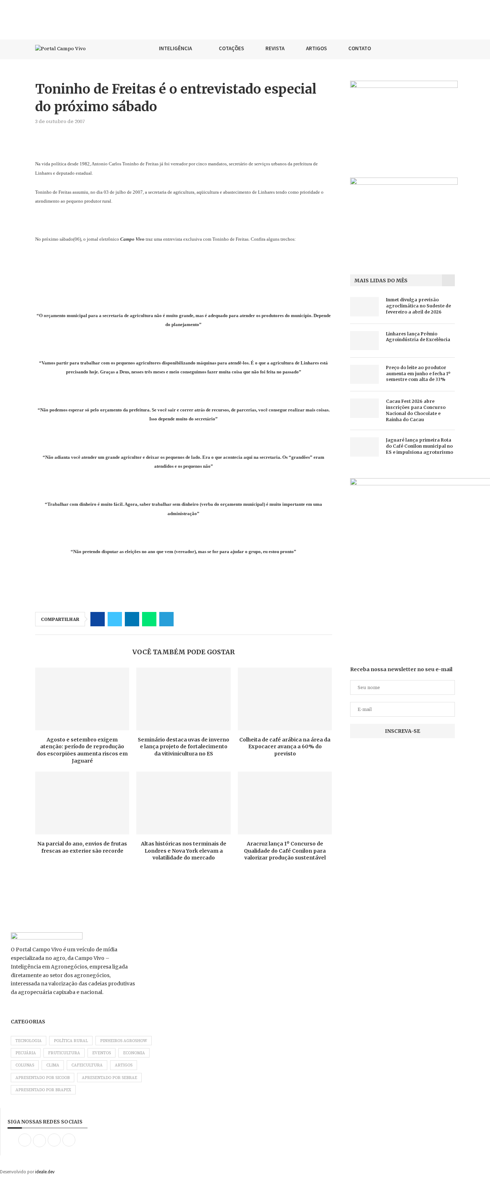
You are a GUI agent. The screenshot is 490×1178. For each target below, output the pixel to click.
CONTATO (359, 48)
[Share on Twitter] (115, 619)
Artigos (123, 1065)
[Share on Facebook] (97, 619)
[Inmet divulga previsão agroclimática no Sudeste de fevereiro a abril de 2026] (364, 306)
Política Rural (71, 1040)
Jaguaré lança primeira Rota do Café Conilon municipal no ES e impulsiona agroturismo (419, 446)
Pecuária (25, 1053)
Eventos (101, 1053)
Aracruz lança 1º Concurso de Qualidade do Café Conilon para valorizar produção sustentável (285, 850)
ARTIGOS (316, 48)
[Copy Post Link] (183, 619)
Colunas (24, 1065)
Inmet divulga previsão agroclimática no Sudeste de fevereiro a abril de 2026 (418, 306)
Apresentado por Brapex (43, 1090)
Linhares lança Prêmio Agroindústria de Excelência (418, 337)
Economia (134, 1053)
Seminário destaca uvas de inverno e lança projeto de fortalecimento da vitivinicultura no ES (183, 746)
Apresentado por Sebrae (109, 1077)
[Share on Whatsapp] (149, 619)
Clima (52, 1065)
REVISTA (274, 48)
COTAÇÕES (231, 48)
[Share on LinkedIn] (132, 619)
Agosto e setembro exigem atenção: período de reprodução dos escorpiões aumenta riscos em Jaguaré (82, 750)
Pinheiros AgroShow (123, 1040)
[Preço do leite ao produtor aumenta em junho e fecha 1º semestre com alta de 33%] (364, 374)
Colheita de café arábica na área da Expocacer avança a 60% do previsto (284, 746)
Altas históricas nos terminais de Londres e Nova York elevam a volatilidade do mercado (183, 850)
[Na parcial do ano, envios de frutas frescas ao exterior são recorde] (82, 803)
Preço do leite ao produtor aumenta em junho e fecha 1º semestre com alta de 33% (418, 373)
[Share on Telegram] (166, 619)
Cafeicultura (87, 1065)
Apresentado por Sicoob (42, 1077)
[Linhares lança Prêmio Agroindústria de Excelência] (364, 340)
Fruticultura (64, 1053)
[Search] (451, 48)
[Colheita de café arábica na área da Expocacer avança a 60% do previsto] (285, 699)
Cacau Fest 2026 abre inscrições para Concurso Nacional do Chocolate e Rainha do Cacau (416, 410)
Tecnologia (28, 1040)
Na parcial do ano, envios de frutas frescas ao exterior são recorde (82, 847)
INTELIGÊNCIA (175, 48)
